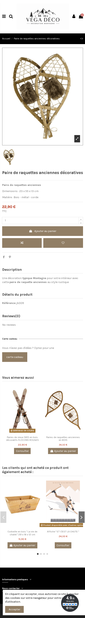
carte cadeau (14, 357)
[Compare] (38, 392)
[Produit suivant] (82, 38)
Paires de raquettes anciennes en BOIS (63, 439)
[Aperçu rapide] (38, 406)
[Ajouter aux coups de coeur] (63, 243)
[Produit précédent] (81, 38)
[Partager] (4, 257)
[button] (38, 554)
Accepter (14, 609)
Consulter (22, 451)
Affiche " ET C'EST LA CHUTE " (63, 531)
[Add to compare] (22, 243)
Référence (9, 303)
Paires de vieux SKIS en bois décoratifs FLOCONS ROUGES (22, 439)
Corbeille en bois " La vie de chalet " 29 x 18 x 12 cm (22, 533)
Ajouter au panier (45, 231)
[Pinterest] (10, 257)
